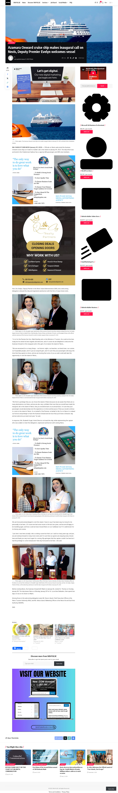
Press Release (10, 764)
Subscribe (59, 663)
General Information (40, 764)
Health (63, 764)
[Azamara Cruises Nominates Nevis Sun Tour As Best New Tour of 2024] (43, 629)
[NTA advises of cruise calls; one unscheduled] (22, 629)
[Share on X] (70, 58)
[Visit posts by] (10, 58)
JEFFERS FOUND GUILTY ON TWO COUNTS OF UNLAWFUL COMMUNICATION (15, 769)
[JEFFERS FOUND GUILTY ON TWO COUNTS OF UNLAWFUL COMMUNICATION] (18, 757)
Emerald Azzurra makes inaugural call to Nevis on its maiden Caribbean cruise (64, 637)
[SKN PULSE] (8, 2)
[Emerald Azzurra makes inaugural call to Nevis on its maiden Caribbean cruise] (64, 629)
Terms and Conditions (55, 792)
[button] (102, 2)
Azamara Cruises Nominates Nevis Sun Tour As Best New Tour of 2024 (43, 637)
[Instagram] (97, 2)
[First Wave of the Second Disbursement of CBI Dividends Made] (45, 757)
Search (102, 86)
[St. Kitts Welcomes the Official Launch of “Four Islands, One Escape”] (100, 757)
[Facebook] (95, 2)
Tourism (11, 42)
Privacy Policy (65, 792)
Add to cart (86, 131)
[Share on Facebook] (68, 58)
